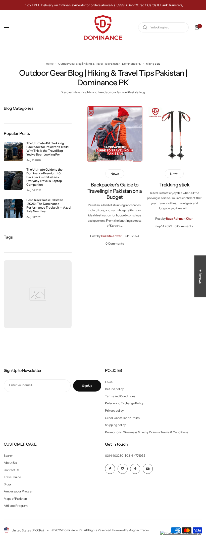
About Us (10, 463)
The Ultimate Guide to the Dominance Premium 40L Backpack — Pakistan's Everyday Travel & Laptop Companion (44, 177)
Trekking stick (174, 185)
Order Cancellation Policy (122, 418)
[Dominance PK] (103, 28)
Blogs (8, 484)
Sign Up (87, 386)
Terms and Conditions (120, 396)
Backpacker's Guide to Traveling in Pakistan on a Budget (114, 191)
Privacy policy (114, 410)
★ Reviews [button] (200, 276)
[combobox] (163, 27)
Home (50, 63)
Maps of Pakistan (15, 498)
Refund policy (114, 389)
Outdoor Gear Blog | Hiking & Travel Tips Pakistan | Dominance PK (99, 63)
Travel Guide (12, 477)
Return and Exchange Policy (124, 403)
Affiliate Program (16, 506)
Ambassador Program (19, 491)
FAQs (109, 382)
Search (8, 455)
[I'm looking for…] (144, 27)
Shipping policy (115, 425)
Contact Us (11, 470)
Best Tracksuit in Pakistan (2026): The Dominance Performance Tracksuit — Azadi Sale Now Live (48, 205)
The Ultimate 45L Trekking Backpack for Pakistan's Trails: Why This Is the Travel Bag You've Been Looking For (47, 148)
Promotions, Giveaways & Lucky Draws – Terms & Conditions (146, 432)
